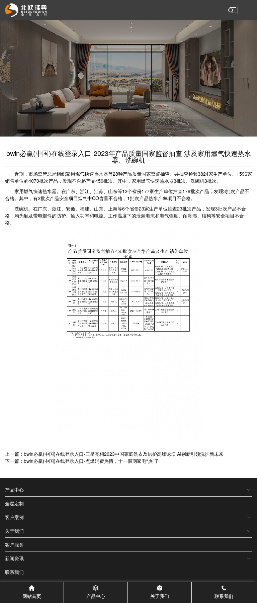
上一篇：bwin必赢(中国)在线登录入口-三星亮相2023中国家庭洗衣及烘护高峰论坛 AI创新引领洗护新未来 (114, 453)
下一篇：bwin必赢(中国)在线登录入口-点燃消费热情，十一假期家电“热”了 (82, 460)
